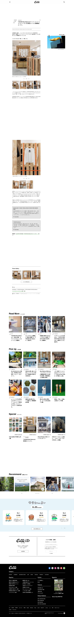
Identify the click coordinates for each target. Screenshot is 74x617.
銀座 (24, 291)
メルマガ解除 (51, 553)
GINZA (25, 607)
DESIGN (10, 574)
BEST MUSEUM (40, 602)
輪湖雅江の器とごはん (26, 580)
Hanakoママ (42, 607)
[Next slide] (52, 493)
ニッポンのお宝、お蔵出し (27, 590)
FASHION (15, 574)
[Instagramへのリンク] (55, 568)
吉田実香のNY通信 (12, 585)
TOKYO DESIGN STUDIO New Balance (31, 289)
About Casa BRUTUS (57, 596)
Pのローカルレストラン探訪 (27, 588)
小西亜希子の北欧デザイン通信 (13, 588)
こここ (50, 607)
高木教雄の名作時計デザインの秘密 (14, 590)
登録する (51, 551)
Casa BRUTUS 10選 (41, 589)
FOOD (32, 574)
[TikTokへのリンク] (58, 568)
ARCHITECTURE (22, 574)
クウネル (46, 607)
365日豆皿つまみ (40, 587)
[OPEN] (10, 2)
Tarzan (35, 607)
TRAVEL (36, 574)
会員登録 (23, 551)
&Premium (31, 607)
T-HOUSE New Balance (20, 289)
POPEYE (16, 607)
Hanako (28, 607)
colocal (38, 607)
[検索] (64, 2)
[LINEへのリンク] (64, 568)
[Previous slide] (22, 493)
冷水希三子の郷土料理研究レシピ (28, 592)
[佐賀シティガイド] (22, 484)
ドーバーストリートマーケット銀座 (17, 291)
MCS (52, 607)
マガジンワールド (57, 607)
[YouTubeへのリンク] (61, 568)
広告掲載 (10, 609)
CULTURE (47, 574)
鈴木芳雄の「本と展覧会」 (27, 583)
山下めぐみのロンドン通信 (13, 587)
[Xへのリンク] (52, 568)
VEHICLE (41, 574)
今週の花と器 (40, 591)
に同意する (51, 546)
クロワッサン (20, 607)
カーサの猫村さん (40, 580)
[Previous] (24, 79)
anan (9, 607)
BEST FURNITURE (41, 600)
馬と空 (39, 582)
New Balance (14, 289)
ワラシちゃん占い (40, 593)
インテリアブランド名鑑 (12, 592)
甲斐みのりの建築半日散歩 (13, 580)
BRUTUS (13, 607)
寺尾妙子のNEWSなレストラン (14, 583)
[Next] (28, 79)
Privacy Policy (14, 609)
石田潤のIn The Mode (26, 587)
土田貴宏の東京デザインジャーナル (28, 582)
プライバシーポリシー (49, 546)
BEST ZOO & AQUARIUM (42, 603)
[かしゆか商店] (53, 484)
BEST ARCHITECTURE (41, 598)
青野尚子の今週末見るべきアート (14, 582)
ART (28, 574)
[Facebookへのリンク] (50, 568)
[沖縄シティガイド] (37, 484)
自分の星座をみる (37, 528)
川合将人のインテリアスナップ (27, 585)
